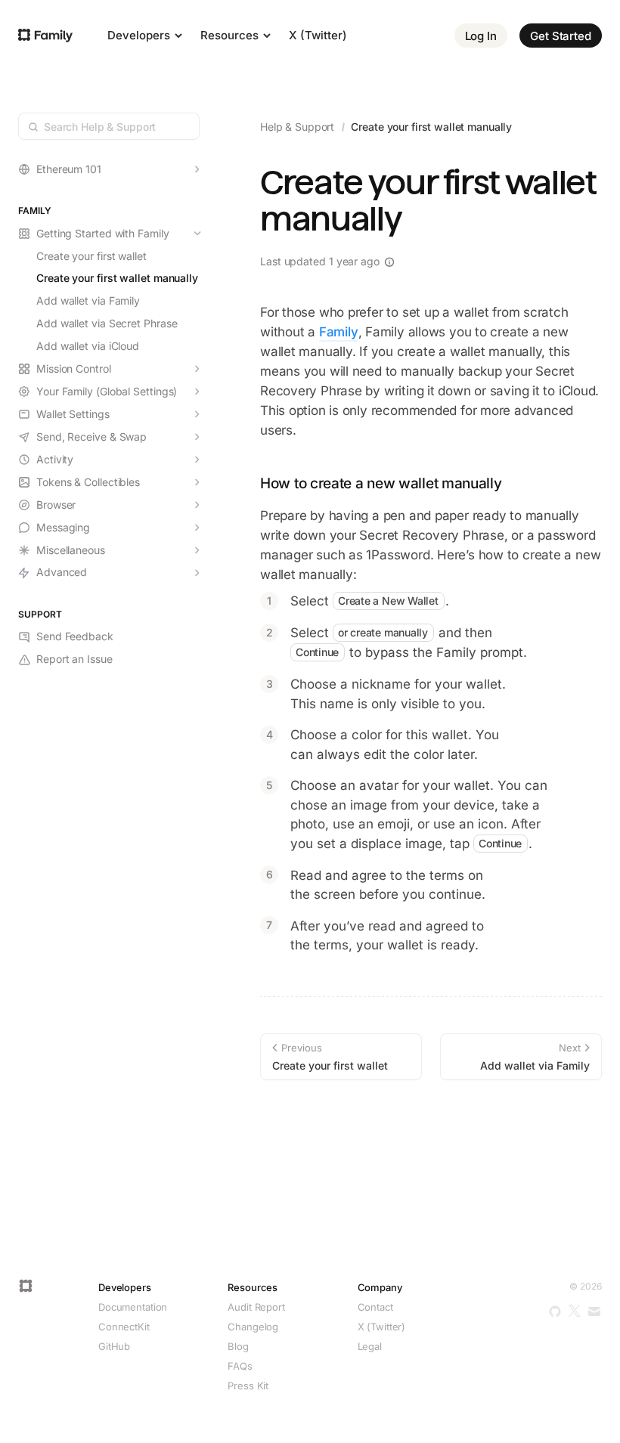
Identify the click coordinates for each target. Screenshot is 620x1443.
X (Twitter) (318, 35)
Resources (231, 35)
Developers (140, 35)
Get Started (560, 36)
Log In (481, 36)
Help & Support (297, 126)
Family (338, 331)
